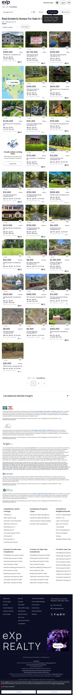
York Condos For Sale (37, 564)
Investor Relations (8, 608)
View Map (14, 82)
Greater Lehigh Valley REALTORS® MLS (43, 494)
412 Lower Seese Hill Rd (12, 533)
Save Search (25, 27)
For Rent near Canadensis (39, 524)
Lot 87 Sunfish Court (11, 542)
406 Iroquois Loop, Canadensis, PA (32, 55)
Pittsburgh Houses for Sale (13, 558)
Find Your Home (48, 3)
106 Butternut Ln (9, 527)
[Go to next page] (44, 383)
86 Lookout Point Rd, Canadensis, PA (33, 263)
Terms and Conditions (38, 598)
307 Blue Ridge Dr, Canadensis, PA (9, 332)
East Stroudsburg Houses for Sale (15, 567)
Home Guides (6, 614)
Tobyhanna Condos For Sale (39, 576)
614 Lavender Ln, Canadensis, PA (36, 158)
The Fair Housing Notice (57, 674)
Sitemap (34, 614)
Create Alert (12, 164)
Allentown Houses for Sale (13, 583)
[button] (36, 395)
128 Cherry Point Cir (10, 524)
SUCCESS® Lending (23, 608)
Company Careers (8, 611)
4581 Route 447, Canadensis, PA (12, 124)
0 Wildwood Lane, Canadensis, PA (55, 228)
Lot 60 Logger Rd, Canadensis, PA (32, 332)
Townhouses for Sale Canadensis (41, 521)
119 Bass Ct (7, 515)
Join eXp (5, 604)
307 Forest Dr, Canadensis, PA (36, 297)
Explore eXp (6, 598)
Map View (66, 12)
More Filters (53, 12)
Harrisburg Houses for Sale (13, 561)
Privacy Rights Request (38, 601)
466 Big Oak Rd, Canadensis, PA (12, 228)
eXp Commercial (22, 614)
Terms (53, 683)
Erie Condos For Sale (37, 570)
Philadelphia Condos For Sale (40, 555)
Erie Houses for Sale (11, 570)
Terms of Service (50, 663)
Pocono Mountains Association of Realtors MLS (46, 411)
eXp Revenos (21, 611)
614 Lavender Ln (9, 539)
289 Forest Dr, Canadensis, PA (12, 366)
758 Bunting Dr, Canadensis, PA (12, 263)
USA (29, 378)
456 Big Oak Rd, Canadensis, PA (12, 297)
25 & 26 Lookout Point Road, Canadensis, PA (59, 297)
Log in (63, 3)
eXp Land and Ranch (24, 620)
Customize (54, 692)
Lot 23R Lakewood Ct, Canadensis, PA (10, 195)
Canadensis (40, 378)
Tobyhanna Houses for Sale (13, 576)
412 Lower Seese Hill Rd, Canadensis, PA (34, 124)
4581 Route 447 (9, 530)
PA (33, 378)
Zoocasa (20, 601)
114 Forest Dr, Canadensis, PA (59, 124)
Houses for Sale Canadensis (39, 515)
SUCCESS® (21, 604)
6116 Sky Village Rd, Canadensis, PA (56, 263)
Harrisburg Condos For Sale (39, 561)
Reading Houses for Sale (12, 573)
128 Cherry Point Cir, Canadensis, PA (33, 89)
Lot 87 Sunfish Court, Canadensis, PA (56, 158)
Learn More (57, 676)
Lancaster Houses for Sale (13, 580)
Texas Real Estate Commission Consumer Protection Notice (36, 672)
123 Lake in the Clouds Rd (12, 521)
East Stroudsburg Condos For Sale (41, 567)
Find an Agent (7, 601)
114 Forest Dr (8, 536)
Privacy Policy (36, 604)
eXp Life (20, 598)
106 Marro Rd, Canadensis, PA (59, 195)
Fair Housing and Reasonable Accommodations (36, 664)
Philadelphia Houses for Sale (13, 555)
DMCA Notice (36, 661)
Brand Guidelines (36, 611)
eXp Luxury (21, 617)
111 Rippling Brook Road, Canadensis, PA (34, 195)
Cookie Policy (35, 608)
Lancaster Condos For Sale (39, 580)
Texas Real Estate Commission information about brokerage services (36, 670)
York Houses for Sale (11, 564)
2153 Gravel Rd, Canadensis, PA (59, 332)
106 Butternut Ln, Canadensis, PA (59, 89)
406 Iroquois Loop (10, 518)
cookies (7, 682)
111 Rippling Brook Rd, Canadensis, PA (33, 228)
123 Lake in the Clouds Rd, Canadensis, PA (58, 55)
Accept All (18, 692)
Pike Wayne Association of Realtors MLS (44, 430)
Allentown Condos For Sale (39, 583)
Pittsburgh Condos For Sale (39, 558)
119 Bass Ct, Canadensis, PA (12, 55)
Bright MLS (33, 448)
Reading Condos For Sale (38, 573)
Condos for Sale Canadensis (39, 518)
